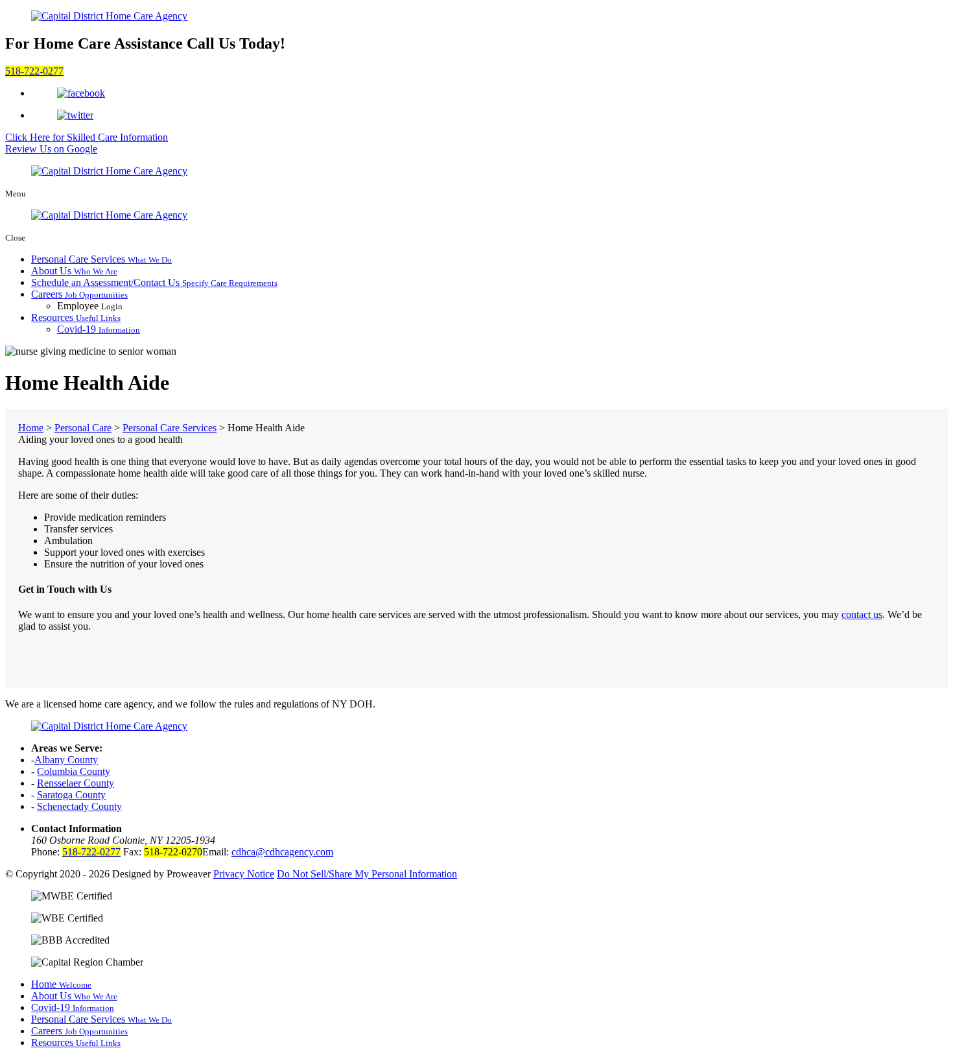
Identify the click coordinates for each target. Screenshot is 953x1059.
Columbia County (73, 771)
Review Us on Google (51, 148)
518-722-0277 (34, 71)
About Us (74, 270)
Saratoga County (71, 794)
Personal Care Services (101, 259)
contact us (861, 614)
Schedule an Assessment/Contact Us (154, 282)
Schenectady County (79, 806)
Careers (79, 294)
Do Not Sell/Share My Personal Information (367, 873)
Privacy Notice (243, 873)
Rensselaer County (75, 783)
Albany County (66, 759)
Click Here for (86, 137)
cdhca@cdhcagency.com (282, 851)
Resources (76, 317)
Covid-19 (98, 329)
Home (61, 984)
